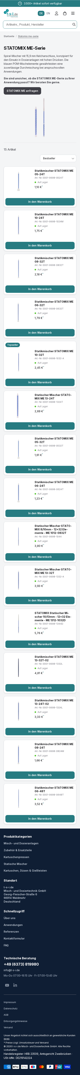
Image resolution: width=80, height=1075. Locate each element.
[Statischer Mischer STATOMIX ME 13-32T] (40, 585)
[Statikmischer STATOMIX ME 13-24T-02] (40, 716)
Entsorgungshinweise (15, 1021)
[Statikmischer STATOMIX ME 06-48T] (40, 804)
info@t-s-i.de (12, 970)
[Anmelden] (56, 13)
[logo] (11, 13)
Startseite (9, 36)
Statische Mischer (15, 863)
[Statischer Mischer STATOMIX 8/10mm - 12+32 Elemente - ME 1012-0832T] (40, 542)
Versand (8, 1027)
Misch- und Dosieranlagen (21, 843)
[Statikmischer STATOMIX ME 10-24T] (40, 230)
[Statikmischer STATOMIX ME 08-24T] (40, 760)
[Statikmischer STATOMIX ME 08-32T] (40, 274)
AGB (6, 1014)
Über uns (9, 918)
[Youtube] (7, 985)
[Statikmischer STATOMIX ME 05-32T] (40, 454)
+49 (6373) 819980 (21, 964)
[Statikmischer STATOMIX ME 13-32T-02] (40, 673)
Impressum (10, 1002)
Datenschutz (10, 1008)
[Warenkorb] (64, 13)
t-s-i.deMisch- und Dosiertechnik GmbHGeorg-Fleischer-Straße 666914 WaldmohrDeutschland (25, 894)
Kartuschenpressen (16, 857)
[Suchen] (74, 24)
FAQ (6, 945)
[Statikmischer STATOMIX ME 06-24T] (40, 498)
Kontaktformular (14, 938)
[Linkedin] (15, 985)
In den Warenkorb (40, 201)
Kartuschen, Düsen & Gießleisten (25, 870)
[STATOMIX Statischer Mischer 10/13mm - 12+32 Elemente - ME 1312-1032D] (40, 629)
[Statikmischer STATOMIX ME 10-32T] (40, 364)
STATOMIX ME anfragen (22, 90)
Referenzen (11, 931)
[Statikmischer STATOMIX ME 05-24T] (40, 187)
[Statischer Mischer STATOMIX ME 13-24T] (40, 411)
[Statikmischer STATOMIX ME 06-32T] (40, 318)
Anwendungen (13, 924)
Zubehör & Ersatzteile (18, 850)
